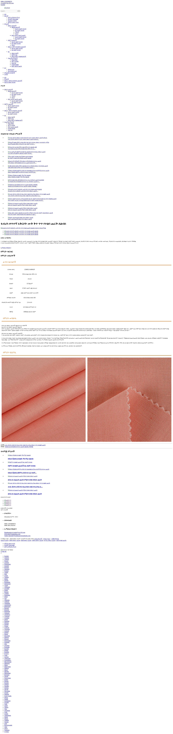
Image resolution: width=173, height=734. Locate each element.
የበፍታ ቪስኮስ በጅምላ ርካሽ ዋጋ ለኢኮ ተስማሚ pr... (22, 172)
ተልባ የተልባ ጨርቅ (61, 540)
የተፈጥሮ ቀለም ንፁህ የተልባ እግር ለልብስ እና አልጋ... (22, 214)
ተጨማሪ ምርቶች (13, 58)
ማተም (17, 32)
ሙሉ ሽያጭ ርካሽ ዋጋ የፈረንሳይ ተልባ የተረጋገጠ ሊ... (25, 487)
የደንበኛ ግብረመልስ (13, 19)
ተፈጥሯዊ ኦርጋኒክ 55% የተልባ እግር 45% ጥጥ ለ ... (21, 148)
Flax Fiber (14, 60)
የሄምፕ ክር (14, 55)
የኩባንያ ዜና (11, 69)
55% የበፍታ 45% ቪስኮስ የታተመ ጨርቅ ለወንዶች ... (22, 163)
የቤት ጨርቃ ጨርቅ (17, 66)
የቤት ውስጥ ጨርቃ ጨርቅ (18, 35)
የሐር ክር (14, 63)
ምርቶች (6, 24)
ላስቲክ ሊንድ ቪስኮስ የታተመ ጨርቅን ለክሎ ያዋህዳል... (22, 186)
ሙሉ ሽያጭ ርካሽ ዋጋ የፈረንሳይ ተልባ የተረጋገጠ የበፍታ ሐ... (24, 195)
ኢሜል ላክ (3, 551)
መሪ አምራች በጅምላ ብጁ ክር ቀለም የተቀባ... (20, 153)
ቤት (5, 14)
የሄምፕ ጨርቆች (12, 40)
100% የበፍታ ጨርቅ (14, 540)
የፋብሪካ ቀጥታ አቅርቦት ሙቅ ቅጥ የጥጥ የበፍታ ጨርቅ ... (23, 191)
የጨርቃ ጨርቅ (4, 540)
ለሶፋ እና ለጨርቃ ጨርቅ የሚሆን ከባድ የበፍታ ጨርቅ (22, 205)
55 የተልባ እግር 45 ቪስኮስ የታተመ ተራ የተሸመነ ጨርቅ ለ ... (24, 181)
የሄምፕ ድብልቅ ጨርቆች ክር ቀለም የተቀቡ (22, 466)
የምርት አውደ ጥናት (13, 22)
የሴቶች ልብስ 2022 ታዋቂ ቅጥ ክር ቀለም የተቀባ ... (21, 144)
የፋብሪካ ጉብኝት (12, 20)
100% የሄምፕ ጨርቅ (37, 540)
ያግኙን (6, 74)
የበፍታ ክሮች (15, 53)
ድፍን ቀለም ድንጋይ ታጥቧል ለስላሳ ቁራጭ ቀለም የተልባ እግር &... (26, 200)
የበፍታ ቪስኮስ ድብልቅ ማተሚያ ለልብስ (18, 177)
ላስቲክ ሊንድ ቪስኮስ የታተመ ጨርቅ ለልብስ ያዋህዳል (19, 446)
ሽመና (16, 34)
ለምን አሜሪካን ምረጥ (14, 17)
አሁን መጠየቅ (4, 510)
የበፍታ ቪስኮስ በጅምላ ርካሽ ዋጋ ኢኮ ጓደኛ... (22, 473)
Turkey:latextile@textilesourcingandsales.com (17, 535)
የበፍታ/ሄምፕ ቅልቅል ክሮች (19, 56)
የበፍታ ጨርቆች (12, 25)
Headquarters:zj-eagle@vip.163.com (14, 532)
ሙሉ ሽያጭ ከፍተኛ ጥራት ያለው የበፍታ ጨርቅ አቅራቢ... (23, 139)
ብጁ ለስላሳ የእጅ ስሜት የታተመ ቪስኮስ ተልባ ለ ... (21, 167)
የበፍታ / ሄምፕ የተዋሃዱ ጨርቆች (17, 47)
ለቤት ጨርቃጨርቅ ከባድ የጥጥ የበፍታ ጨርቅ (20, 219)
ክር (9, 51)
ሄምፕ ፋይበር (15, 61)
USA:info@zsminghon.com (12, 534)
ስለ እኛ (6, 16)
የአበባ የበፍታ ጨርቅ (26, 540)
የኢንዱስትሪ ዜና (12, 71)
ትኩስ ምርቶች (38, 539)
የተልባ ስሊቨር (15, 64)
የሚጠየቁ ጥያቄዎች (9, 73)
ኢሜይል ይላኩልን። (6, 247)
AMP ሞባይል (55, 539)
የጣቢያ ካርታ (46, 539)
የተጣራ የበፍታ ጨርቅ (49, 540)
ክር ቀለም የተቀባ (19, 30)
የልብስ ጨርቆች (16, 27)
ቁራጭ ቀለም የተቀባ (20, 29)
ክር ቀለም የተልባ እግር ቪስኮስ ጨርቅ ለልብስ (19, 158)
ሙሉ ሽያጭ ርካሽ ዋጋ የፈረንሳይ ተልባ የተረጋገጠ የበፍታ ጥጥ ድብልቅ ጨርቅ (25, 445)
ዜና (5, 68)
